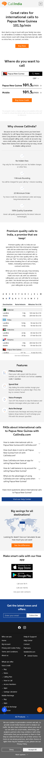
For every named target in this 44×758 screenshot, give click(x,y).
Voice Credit (6, 665)
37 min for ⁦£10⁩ (35, 335)
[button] (40, 3)
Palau (9, 320)
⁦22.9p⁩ (23, 333)
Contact (27, 644)
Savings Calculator (10, 692)
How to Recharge (10, 707)
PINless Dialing (15, 371)
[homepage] (20, 3)
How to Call (8, 680)
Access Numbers (10, 684)
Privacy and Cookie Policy (11, 648)
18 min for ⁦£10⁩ (35, 323)
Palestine (10, 330)
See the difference (22, 545)
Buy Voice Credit (22, 100)
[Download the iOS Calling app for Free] (22, 567)
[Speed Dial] (5, 386)
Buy (5, 669)
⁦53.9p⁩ (23, 326)
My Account (6, 644)
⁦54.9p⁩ (23, 323)
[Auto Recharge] (5, 410)
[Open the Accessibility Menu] (4, 709)
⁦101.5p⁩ (23, 353)
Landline (6, 313)
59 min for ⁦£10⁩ (35, 345)
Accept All (32, 749)
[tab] (3, 294)
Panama (10, 340)
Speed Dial (13, 384)
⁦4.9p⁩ (23, 316)
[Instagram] (25, 627)
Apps (5, 688)
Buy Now (22, 46)
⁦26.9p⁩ (23, 335)
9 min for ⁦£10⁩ (36, 353)
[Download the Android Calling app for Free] (22, 575)
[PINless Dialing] (5, 373)
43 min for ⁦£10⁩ (35, 333)
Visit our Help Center (22, 499)
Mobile (5, 316)
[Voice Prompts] (5, 399)
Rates (6, 673)
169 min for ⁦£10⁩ (35, 313)
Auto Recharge (15, 408)
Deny (11, 749)
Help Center (28, 640)
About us (5, 655)
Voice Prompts (15, 397)
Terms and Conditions (10, 652)
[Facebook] (20, 627)
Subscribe (33, 615)
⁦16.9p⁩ (23, 345)
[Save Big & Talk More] (22, 526)
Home (4, 640)
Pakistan (10, 310)
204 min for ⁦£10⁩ (35, 316)
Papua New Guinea (14, 350)
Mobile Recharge (8, 695)
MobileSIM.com (29, 652)
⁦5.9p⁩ (23, 313)
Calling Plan (8, 677)
